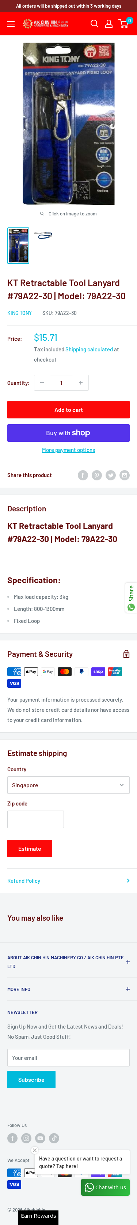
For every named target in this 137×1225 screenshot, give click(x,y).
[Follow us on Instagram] (26, 1138)
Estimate (29, 848)
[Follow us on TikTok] (54, 1138)
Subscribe (31, 1079)
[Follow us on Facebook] (12, 1138)
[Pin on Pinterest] (97, 474)
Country (16, 769)
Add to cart (68, 409)
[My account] (109, 24)
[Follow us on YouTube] (40, 1138)
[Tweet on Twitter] (111, 474)
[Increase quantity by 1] (80, 382)
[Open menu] (11, 24)
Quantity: (18, 382)
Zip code (17, 803)
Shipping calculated (89, 349)
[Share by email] (124, 474)
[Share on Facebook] (83, 474)
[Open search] (95, 24)
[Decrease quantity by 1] (42, 382)
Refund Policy (23, 880)
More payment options (68, 449)
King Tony (19, 313)
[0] (123, 23)
